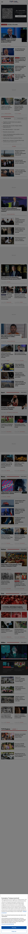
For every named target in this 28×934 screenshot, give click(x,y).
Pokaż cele (14, 931)
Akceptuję (14, 927)
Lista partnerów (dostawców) (7, 924)
